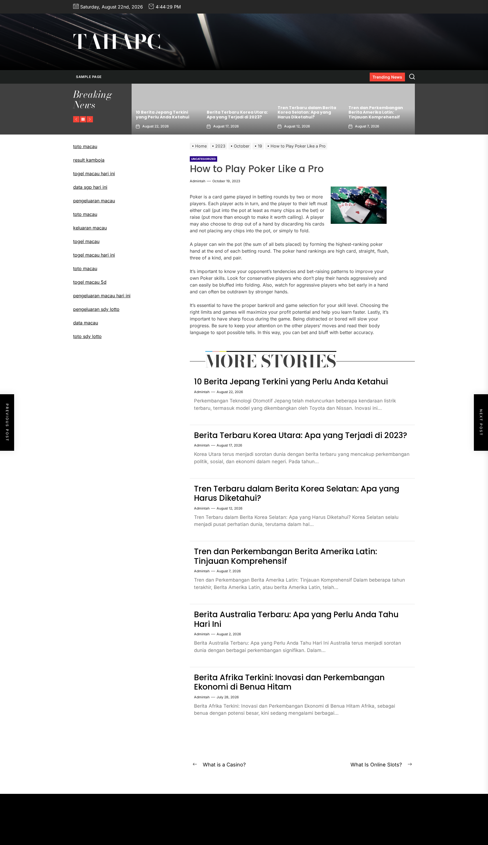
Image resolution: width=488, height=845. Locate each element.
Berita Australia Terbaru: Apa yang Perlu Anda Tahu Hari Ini (376, 112)
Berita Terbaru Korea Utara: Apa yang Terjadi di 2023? (166, 114)
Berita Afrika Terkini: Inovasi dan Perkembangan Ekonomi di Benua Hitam (289, 682)
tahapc (117, 42)
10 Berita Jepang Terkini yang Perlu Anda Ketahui (291, 381)
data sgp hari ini (90, 187)
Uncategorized (203, 159)
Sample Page (89, 77)
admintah (197, 181)
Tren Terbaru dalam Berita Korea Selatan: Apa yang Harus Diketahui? (236, 112)
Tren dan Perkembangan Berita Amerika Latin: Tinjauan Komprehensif (305, 112)
